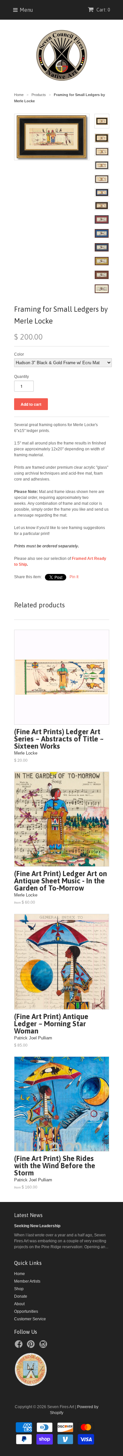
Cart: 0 (102, 9)
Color (19, 354)
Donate (20, 1296)
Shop (19, 1289)
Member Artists (27, 1281)
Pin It (74, 577)
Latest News (28, 1215)
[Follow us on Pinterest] (32, 1346)
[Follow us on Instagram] (44, 1346)
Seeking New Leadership (37, 1226)
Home (19, 1273)
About (19, 1304)
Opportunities (26, 1311)
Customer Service (30, 1319)
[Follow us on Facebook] (20, 1346)
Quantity (21, 376)
